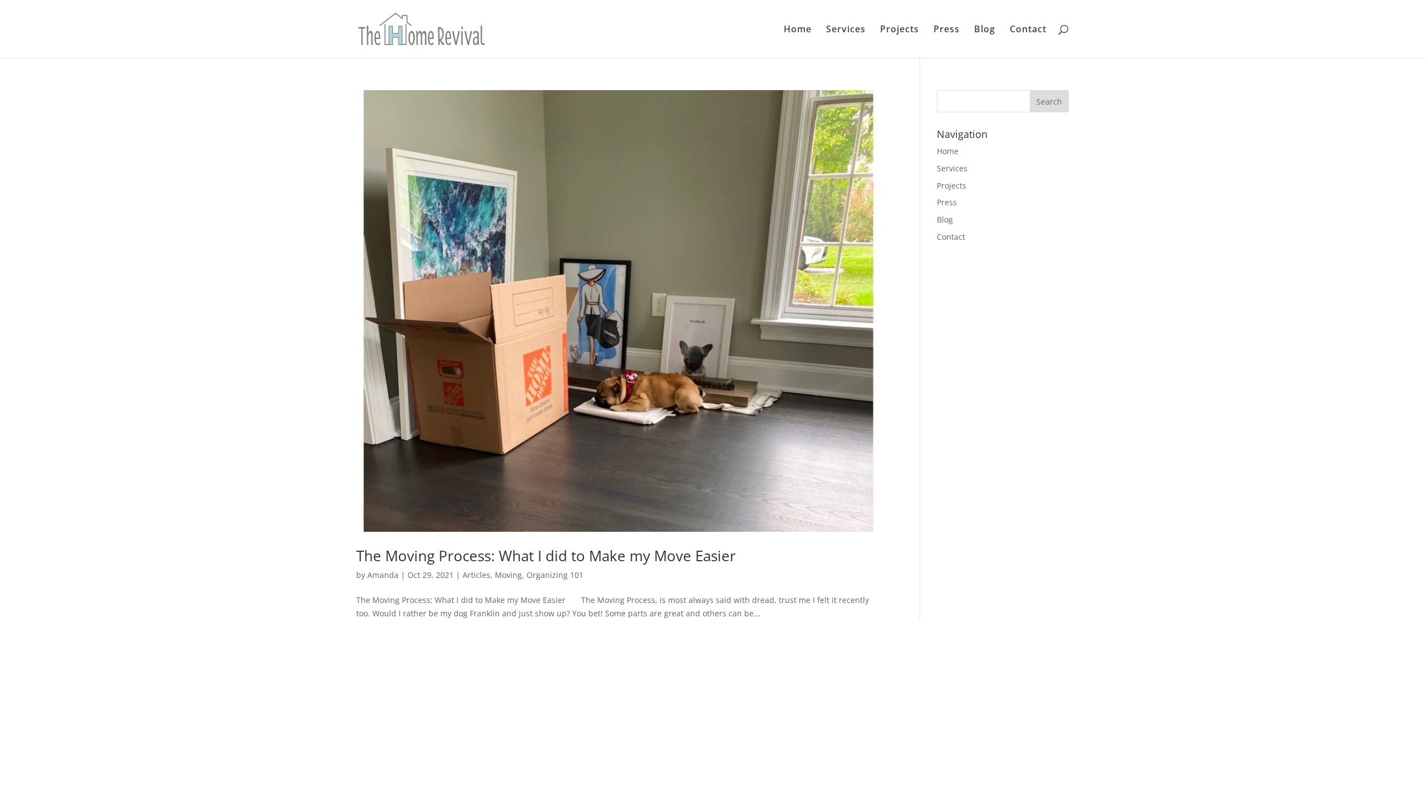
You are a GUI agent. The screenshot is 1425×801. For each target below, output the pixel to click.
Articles (476, 575)
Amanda (383, 575)
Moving (508, 575)
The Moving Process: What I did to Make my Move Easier (546, 556)
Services (846, 30)
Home (798, 30)
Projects (899, 30)
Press (946, 30)
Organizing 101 (555, 575)
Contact (1028, 30)
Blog (984, 30)
